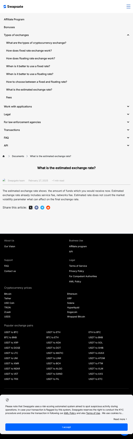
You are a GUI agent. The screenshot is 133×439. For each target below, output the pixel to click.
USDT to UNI (11, 358)
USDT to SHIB (96, 347)
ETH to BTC (95, 332)
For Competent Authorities (83, 276)
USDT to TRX (11, 379)
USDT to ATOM (97, 358)
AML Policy (75, 281)
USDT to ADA (53, 342)
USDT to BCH (53, 363)
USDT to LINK (53, 358)
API (71, 251)
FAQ (6, 265)
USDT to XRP (11, 342)
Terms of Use (93, 413)
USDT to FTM (96, 363)
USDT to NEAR (12, 368)
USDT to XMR (11, 363)
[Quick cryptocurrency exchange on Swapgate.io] (13, 6)
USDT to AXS (96, 373)
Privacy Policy (76, 271)
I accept (66, 427)
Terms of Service (78, 265)
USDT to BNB (96, 337)
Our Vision (9, 246)
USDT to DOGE (12, 347)
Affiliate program (78, 246)
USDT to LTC (11, 353)
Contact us (10, 271)
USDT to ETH (53, 332)
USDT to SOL (96, 342)
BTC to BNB (10, 337)
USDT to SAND (54, 373)
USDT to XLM (96, 368)
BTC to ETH (52, 337)
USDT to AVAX (96, 353)
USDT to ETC (96, 379)
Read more (119, 419)
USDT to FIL (52, 379)
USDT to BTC (11, 332)
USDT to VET (11, 373)
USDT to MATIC (54, 353)
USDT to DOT (53, 347)
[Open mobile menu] (128, 6)
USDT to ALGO (54, 368)
